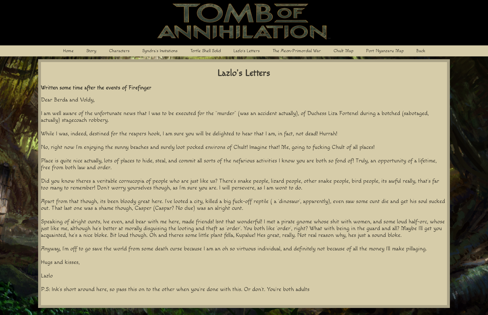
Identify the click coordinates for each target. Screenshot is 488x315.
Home (68, 51)
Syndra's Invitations (160, 51)
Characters (119, 51)
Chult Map (343, 51)
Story (91, 51)
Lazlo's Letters (247, 51)
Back (420, 51)
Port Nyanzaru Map (385, 51)
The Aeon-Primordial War (297, 51)
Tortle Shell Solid (205, 51)
